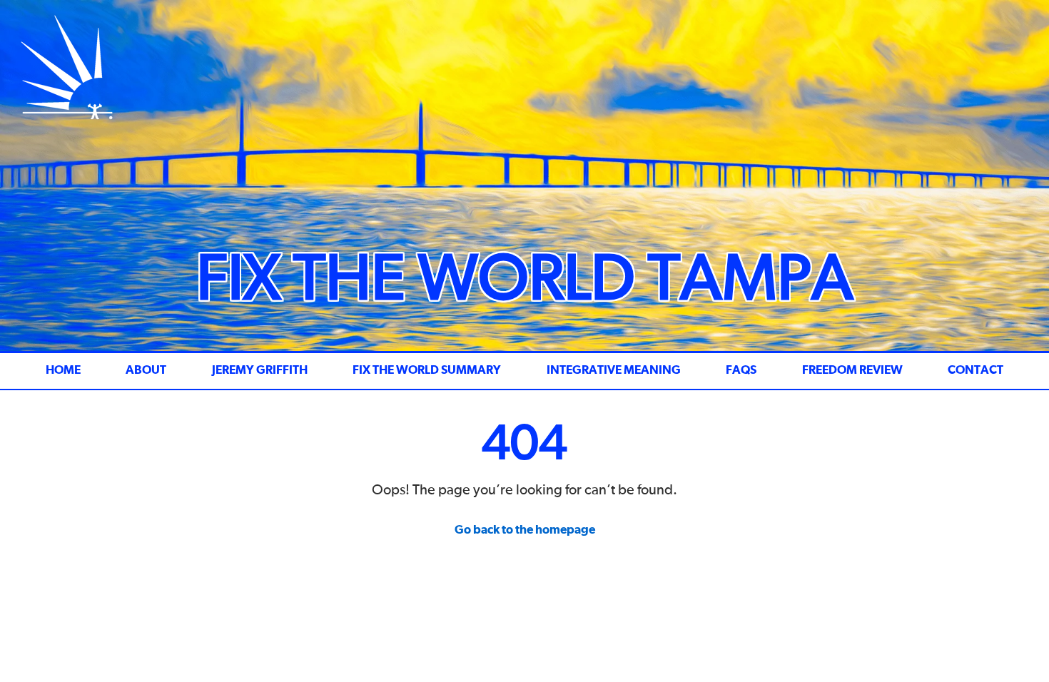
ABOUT (146, 371)
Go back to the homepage (525, 530)
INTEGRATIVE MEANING (614, 371)
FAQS (741, 371)
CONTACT (975, 371)
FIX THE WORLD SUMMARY (427, 371)
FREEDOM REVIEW (852, 371)
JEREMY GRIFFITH (260, 371)
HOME (63, 371)
